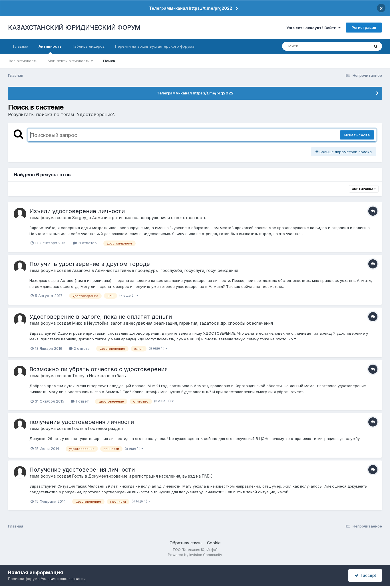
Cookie (214, 542)
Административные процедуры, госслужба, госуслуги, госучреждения (166, 270)
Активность (50, 46)
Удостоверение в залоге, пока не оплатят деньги (100, 316)
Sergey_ (80, 217)
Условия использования (63, 578)
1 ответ (82, 401)
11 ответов (87, 243)
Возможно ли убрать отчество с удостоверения (98, 369)
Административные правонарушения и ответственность (149, 217)
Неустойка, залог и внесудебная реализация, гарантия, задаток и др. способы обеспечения (180, 323)
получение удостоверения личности (81, 422)
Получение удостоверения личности (82, 469)
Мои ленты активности (69, 60)
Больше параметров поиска (345, 151)
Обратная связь (186, 542)
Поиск (109, 60)
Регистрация (364, 27)
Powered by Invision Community (195, 555)
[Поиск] (375, 46)
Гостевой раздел (105, 428)
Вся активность (23, 60)
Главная (20, 46)
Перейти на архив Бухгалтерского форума (154, 46)
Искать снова (357, 135)
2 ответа (81, 348)
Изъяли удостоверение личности (77, 211)
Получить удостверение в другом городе (89, 263)
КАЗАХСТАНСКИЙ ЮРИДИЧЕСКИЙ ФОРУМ (74, 27)
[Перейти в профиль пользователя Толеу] (20, 372)
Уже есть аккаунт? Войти (312, 27)
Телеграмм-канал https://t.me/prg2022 (190, 8)
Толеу (78, 375)
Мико (77, 323)
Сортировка (363, 189)
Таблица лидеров (88, 46)
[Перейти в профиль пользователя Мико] (20, 319)
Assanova (81, 270)
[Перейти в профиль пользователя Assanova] (20, 266)
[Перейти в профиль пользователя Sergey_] (20, 214)
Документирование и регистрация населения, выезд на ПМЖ (150, 476)
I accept (367, 575)
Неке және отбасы (107, 375)
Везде (356, 46)
